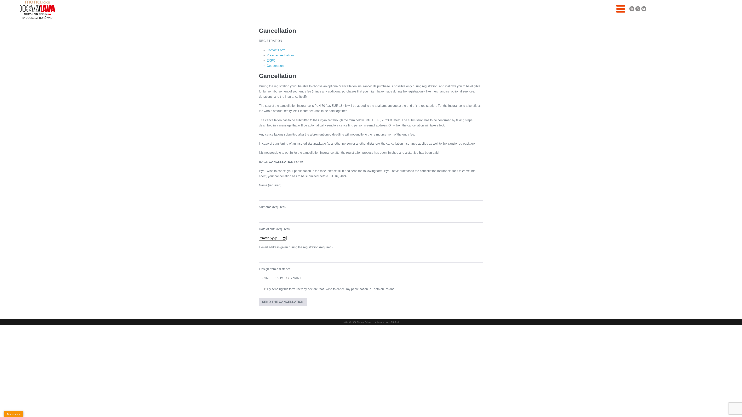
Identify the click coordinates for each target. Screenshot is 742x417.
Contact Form (276, 50)
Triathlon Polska (364, 322)
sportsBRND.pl (392, 322)
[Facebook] (631, 8)
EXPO (271, 60)
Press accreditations (280, 55)
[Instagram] (637, 8)
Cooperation (275, 65)
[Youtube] (643, 8)
